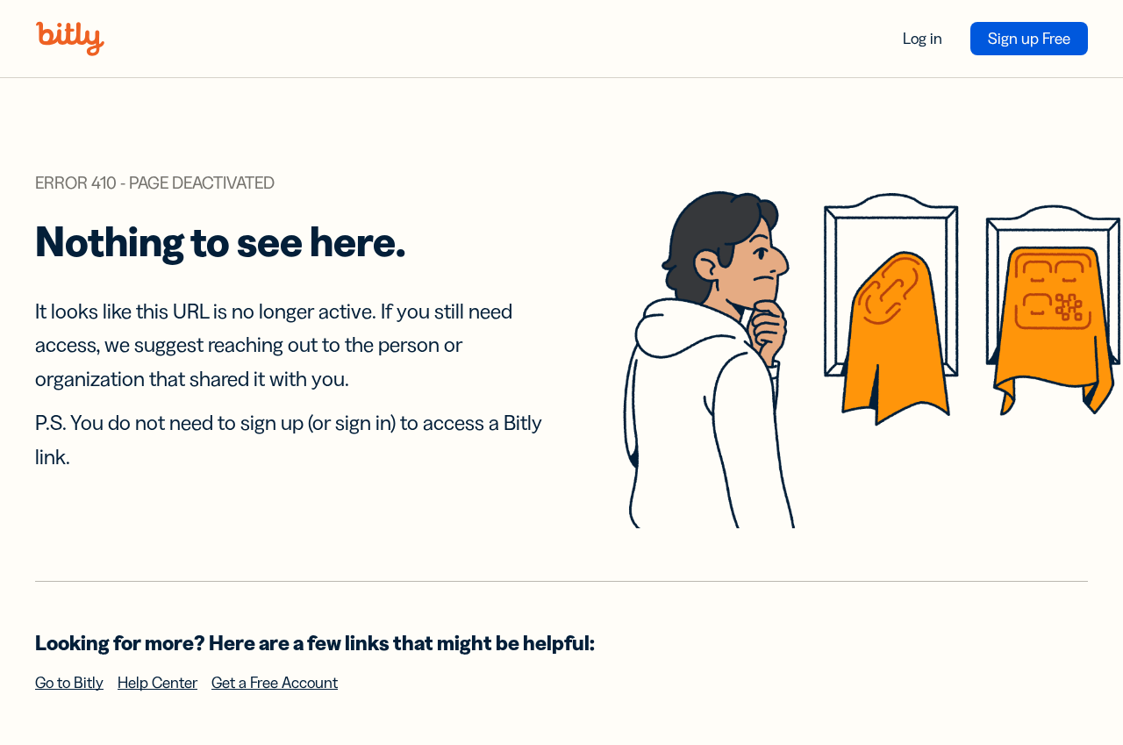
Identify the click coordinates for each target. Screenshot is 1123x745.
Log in (922, 38)
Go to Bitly (69, 682)
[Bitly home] (70, 38)
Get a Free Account (274, 682)
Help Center (157, 682)
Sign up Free (1029, 38)
